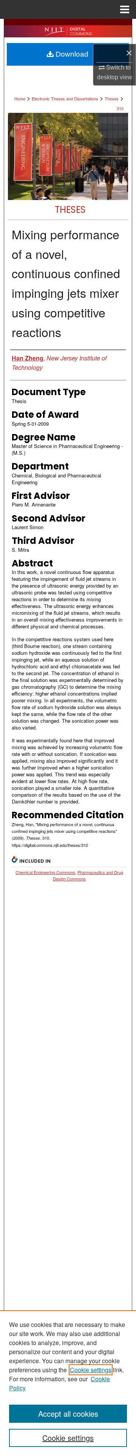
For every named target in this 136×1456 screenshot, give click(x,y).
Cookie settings (90, 1369)
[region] (68, 1383)
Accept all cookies (68, 1413)
